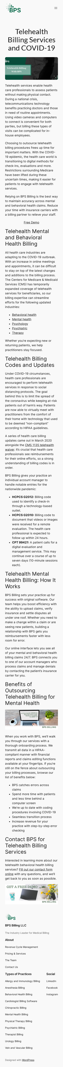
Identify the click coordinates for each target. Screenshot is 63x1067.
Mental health (21, 319)
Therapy (18, 333)
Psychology (20, 324)
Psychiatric (19, 328)
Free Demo (31, 222)
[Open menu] (56, 8)
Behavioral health (24, 314)
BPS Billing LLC (15, 925)
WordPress (28, 1059)
